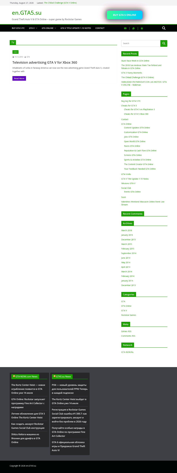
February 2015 (127, 248)
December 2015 (128, 239)
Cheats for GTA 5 (129, 105)
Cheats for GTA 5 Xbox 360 (136, 114)
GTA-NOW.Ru (127, 352)
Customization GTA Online (136, 132)
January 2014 (127, 280)
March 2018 (126, 230)
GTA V (32, 28)
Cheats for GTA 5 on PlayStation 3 (139, 109)
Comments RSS (128, 336)
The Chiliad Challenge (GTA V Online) (60, 3)
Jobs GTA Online (131, 136)
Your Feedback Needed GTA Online (140, 168)
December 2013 (128, 285)
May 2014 (125, 262)
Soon (123, 197)
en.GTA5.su (26, 12)
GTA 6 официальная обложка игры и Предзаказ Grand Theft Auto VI (68, 446)
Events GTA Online (132, 191)
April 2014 (125, 267)
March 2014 (126, 271)
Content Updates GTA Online (137, 127)
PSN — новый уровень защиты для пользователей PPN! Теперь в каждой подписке (70, 389)
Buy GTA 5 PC (18, 28)
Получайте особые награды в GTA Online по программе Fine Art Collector (68, 432)
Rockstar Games (128, 315)
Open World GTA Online (134, 141)
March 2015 (126, 244)
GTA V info (126, 174)
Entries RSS (126, 331)
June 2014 (125, 257)
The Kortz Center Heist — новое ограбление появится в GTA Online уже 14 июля (28, 389)
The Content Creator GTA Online (138, 164)
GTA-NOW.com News (26, 376)
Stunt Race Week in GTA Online (135, 60)
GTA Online (47, 28)
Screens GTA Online (133, 155)
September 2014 (128, 253)
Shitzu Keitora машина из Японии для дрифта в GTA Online (25, 438)
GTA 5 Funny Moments (131, 72)
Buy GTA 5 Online (124, 14)
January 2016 (127, 235)
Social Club (126, 188)
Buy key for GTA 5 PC (131, 101)
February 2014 (127, 276)
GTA (28, 57)
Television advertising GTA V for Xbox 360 (44, 62)
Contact (99, 28)
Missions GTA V (128, 183)
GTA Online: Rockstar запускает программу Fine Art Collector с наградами (28, 403)
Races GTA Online (132, 146)
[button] (36, 28)
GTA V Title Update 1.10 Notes (76, 28)
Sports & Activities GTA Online (137, 159)
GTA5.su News (63, 376)
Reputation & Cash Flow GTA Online (140, 150)
